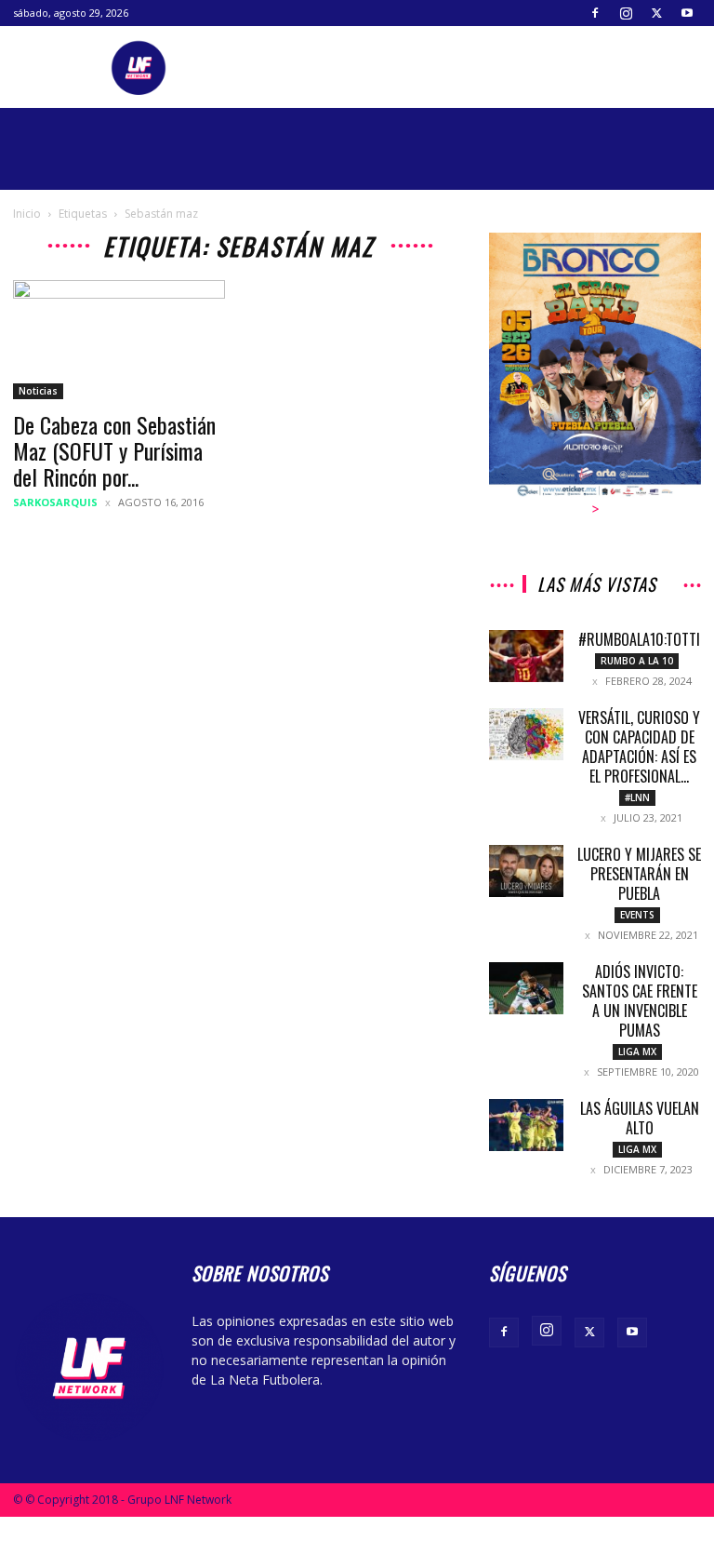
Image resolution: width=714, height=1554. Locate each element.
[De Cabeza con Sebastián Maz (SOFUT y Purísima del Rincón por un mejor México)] (119, 339)
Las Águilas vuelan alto (639, 1118)
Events (637, 914)
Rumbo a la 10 (637, 660)
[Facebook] (595, 13)
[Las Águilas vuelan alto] (526, 1125)
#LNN (637, 797)
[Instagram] (626, 13)
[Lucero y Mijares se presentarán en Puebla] (526, 871)
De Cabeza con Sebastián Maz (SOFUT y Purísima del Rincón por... (114, 450)
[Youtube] (687, 13)
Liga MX (637, 1051)
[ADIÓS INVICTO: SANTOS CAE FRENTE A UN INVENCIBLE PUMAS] (526, 988)
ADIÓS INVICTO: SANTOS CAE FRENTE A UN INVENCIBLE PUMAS (639, 1000)
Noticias (38, 390)
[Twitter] (656, 13)
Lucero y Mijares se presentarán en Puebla (639, 873)
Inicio (27, 213)
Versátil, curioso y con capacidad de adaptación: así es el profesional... (639, 746)
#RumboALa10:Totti (639, 639)
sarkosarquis (55, 502)
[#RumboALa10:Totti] (526, 656)
